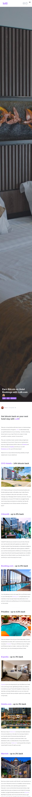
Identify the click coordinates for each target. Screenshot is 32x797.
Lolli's (17, 429)
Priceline (24, 444)
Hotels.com (6, 704)
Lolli (17, 419)
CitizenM (5, 514)
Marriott (4, 754)
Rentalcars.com (5, 449)
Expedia (12, 446)
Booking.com (7, 566)
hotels (4, 398)
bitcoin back (13, 398)
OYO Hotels (6, 463)
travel (8, 398)
